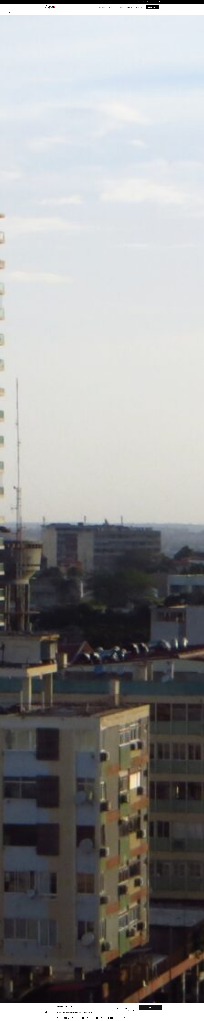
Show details (119, 1018)
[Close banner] (165, 1005)
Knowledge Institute (141, 1)
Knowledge (129, 7)
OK (150, 1007)
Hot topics (102, 7)
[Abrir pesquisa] (158, 2)
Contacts (149, 1)
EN (155, 2)
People (121, 7)
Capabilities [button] (111, 7)
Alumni (132, 1)
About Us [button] (139, 7)
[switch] (82, 1018)
